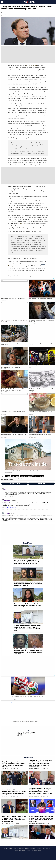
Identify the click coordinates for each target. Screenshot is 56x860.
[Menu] (2, 2)
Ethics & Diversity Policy (20, 850)
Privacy (33, 848)
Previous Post (15, 483)
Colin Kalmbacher (5, 10)
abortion (8, 476)
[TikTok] (17, 479)
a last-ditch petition (31, 65)
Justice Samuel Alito (39, 476)
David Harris (5, 796)
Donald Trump (15, 476)
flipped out (22, 223)
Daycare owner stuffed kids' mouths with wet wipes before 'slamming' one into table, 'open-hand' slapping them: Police (27, 605)
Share (4, 14)
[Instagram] (18, 479)
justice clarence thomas (26, 476)
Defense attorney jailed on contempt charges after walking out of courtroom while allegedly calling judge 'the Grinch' (28, 583)
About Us (16, 848)
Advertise (21, 848)
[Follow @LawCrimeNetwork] (21, 479)
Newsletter (27, 848)
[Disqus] (28, 504)
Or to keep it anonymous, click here (28, 734)
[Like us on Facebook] (15, 479)
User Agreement (46, 848)
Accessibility (39, 848)
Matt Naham (5, 768)
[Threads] (20, 479)
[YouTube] (14, 479)
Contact (28, 850)
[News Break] (24, 479)
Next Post (41, 483)
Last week (11, 116)
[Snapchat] (23, 479)
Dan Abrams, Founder (36, 850)
